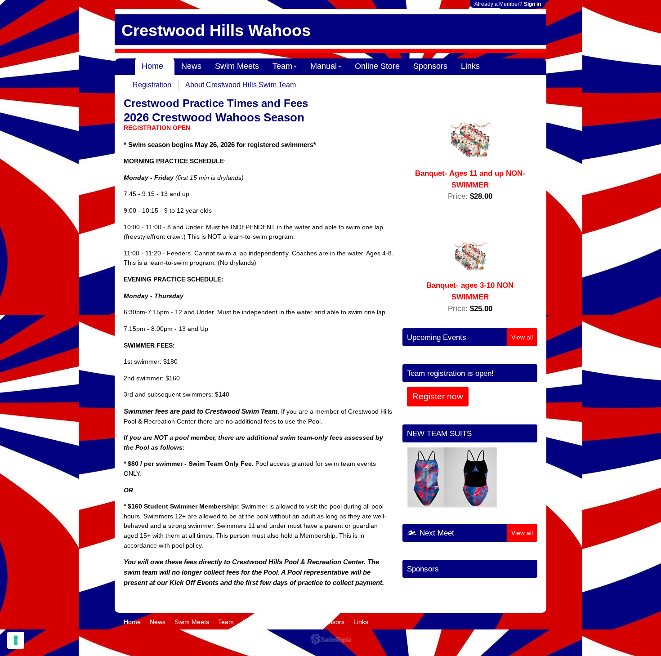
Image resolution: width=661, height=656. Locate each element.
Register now (437, 396)
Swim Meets (237, 66)
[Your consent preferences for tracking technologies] (15, 640)
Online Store (377, 66)
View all (522, 337)
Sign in (532, 4)
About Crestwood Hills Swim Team (240, 85)
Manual (323, 66)
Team (282, 66)
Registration (152, 85)
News (191, 66)
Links (470, 66)
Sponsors (430, 66)
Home (152, 66)
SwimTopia (330, 639)
